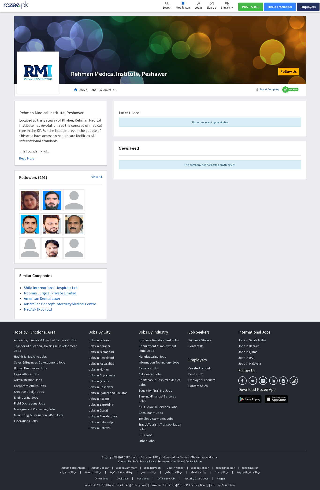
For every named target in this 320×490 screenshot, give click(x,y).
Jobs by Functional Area (35, 332)
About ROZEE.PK (94, 485)
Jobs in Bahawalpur (102, 422)
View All (96, 177)
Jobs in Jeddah (100, 467)
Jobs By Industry (153, 332)
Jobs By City (99, 332)
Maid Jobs (143, 478)
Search (167, 8)
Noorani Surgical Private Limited (50, 293)
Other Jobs (147, 441)
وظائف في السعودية (248, 472)
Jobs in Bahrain (248, 346)
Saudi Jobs (228, 485)
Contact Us (196, 346)
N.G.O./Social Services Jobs (158, 407)
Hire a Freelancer (280, 7)
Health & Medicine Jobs (30, 356)
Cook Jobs (122, 478)
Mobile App (183, 8)
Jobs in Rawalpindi (102, 358)
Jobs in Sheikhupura (103, 416)
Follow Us (289, 71)
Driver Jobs (101, 478)
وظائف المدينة (93, 472)
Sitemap (215, 485)
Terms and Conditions (171, 461)
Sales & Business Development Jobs (39, 362)
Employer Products (201, 380)
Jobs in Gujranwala (102, 375)
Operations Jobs (26, 421)
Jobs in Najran (250, 467)
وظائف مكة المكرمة (121, 472)
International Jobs (254, 332)
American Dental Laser (42, 298)
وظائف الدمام (198, 472)
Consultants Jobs (151, 413)
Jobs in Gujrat (98, 410)
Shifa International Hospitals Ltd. (51, 287)
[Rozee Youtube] (263, 380)
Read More (26, 158)
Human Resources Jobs (30, 368)
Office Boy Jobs (167, 478)
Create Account (199, 368)
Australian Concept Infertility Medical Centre (60, 303)
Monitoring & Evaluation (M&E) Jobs (38, 415)
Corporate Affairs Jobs (30, 386)
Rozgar (221, 478)
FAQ (135, 461)
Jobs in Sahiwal (99, 428)
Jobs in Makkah (200, 467)
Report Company (269, 89)
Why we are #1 (114, 485)
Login (198, 8)
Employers (308, 7)
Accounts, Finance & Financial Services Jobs (45, 340)
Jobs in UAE (246, 358)
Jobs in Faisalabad (102, 363)
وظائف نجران (68, 472)
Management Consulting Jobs (35, 409)
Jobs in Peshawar (101, 387)
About (83, 90)
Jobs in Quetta (99, 381)
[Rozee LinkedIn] (273, 380)
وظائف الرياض (173, 472)
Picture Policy (185, 485)
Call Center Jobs (150, 374)
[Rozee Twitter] (253, 380)
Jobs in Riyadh (152, 467)
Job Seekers (199, 332)
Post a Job (195, 374)
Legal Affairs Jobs (26, 374)
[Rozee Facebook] (242, 380)
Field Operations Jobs (29, 403)
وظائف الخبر (148, 472)
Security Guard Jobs (196, 478)
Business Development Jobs (159, 340)
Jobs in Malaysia (249, 363)
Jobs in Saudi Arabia (252, 340)
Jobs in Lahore (99, 340)
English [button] (226, 8)
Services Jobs (149, 368)
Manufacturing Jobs (152, 356)
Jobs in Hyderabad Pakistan (108, 393)
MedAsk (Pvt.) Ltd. (38, 309)
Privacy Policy (148, 461)
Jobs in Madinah (225, 467)
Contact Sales (198, 386)
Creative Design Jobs (29, 392)
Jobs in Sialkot (99, 399)
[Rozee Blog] (283, 380)
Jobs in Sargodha (101, 404)
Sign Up (211, 8)
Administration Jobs (28, 380)
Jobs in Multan (99, 369)
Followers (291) (108, 90)
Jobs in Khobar (175, 467)
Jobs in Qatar (247, 352)
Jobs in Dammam (127, 467)
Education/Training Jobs (155, 390)
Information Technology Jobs (159, 362)
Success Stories (199, 340)
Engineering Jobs (26, 397)
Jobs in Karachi (99, 346)
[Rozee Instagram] (294, 380)
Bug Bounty (202, 485)
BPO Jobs (146, 435)
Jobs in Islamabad (101, 352)
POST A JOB (250, 7)
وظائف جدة (221, 472)
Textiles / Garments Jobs (156, 418)
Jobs (93, 90)
